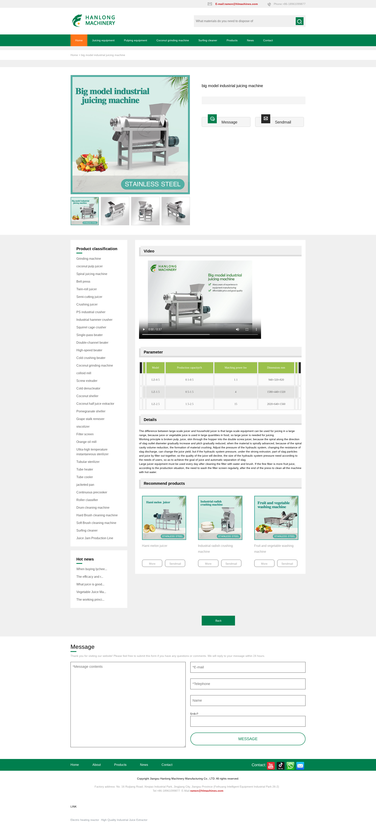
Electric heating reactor (84, 819)
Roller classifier (87, 500)
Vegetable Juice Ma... (91, 592)
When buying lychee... (91, 569)
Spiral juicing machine (91, 274)
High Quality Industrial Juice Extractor (124, 819)
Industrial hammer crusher (94, 319)
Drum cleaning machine (92, 507)
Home (79, 40)
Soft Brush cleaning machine (96, 523)
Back (218, 620)
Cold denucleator (88, 388)
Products (232, 40)
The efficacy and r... (89, 576)
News (250, 40)
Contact (268, 40)
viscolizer (82, 426)
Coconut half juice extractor (95, 403)
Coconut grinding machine (172, 40)
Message (229, 122)
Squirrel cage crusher (91, 327)
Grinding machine (88, 258)
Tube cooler (84, 477)
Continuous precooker (91, 492)
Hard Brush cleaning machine (97, 515)
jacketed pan (85, 484)
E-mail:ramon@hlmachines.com (236, 3)
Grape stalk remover (90, 419)
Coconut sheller (87, 396)
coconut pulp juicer (89, 266)
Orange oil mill (86, 441)
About (96, 764)
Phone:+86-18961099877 (290, 3)
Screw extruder (86, 380)
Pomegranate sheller (90, 411)
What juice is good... (90, 584)
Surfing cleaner (207, 40)
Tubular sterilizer (87, 461)
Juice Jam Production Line (94, 538)
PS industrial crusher (90, 312)
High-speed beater (89, 350)
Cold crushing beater (90, 358)
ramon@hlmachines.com (206, 790)
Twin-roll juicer (86, 289)
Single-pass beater (89, 335)
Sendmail (283, 122)
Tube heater (84, 469)
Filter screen (85, 434)
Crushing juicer (87, 304)
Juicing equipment (103, 40)
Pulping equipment (135, 40)
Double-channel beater (92, 342)
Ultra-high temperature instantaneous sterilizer (92, 452)
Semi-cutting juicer (89, 296)
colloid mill (83, 373)
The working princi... (90, 599)
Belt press (83, 281)
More (152, 563)
